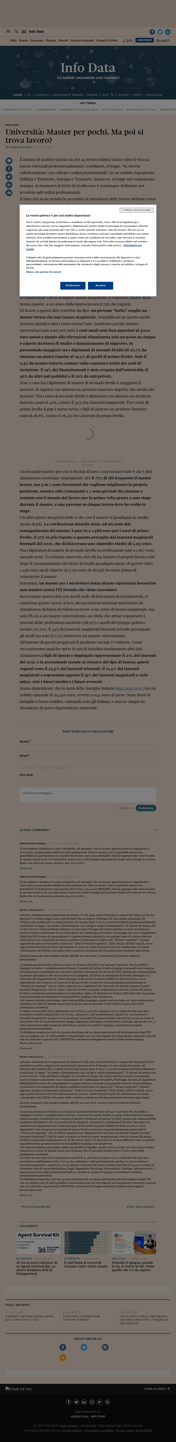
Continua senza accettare (136, 210)
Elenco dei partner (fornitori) (43, 272)
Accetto (101, 285)
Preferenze (73, 285)
